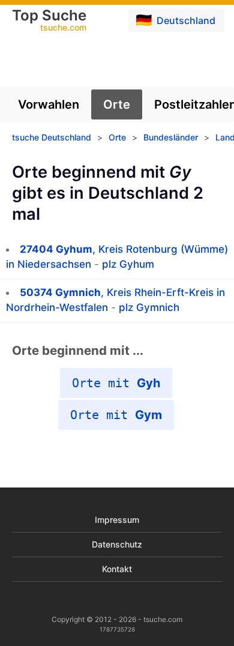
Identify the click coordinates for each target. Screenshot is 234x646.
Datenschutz (117, 544)
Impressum (117, 520)
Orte (116, 104)
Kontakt (117, 569)
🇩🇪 (175, 20)
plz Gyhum (128, 264)
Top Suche (49, 21)
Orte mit (116, 383)
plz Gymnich (149, 307)
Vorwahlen (48, 104)
